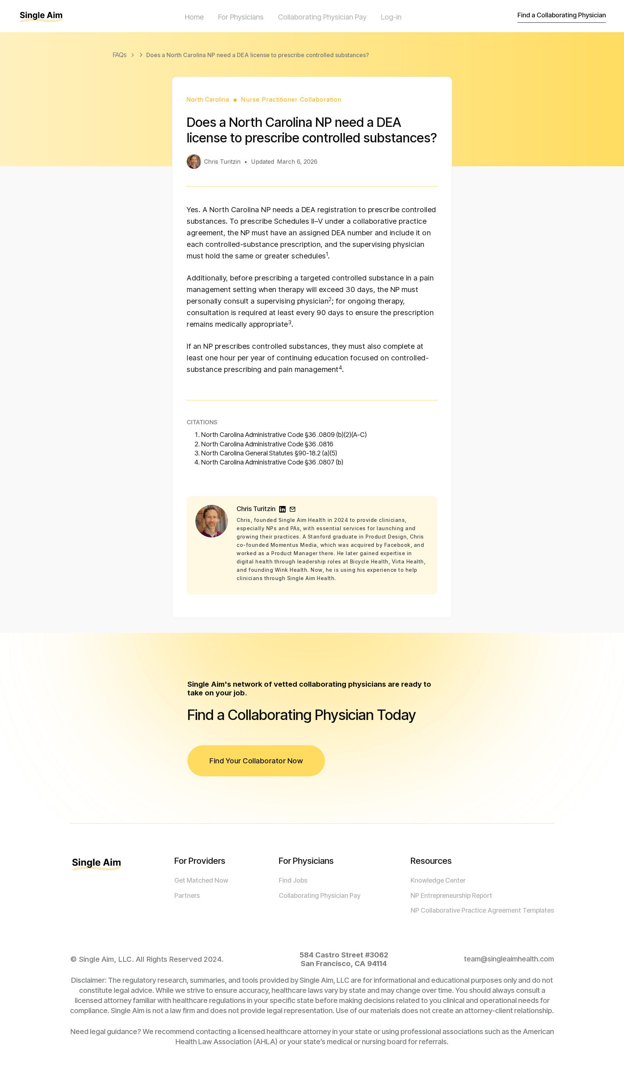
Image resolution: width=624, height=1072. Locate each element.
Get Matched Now (201, 880)
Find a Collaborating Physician (561, 15)
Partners (187, 895)
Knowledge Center (438, 880)
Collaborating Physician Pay (322, 17)
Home (194, 17)
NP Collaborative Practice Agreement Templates (482, 910)
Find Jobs (293, 880)
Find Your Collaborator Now (256, 760)
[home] (47, 17)
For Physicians (241, 17)
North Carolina (208, 99)
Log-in (391, 17)
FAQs (120, 55)
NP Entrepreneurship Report (451, 895)
